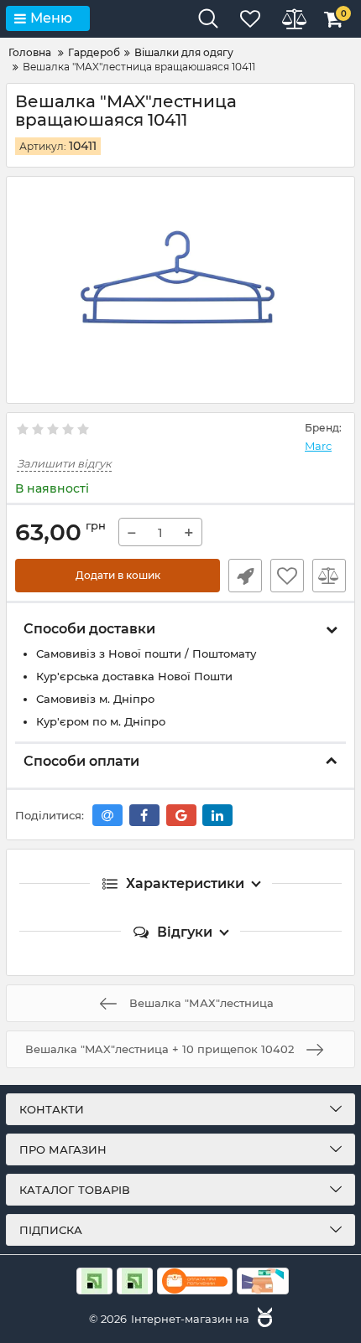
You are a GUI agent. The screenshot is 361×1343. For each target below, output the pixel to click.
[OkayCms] (263, 1318)
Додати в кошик (118, 575)
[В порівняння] (329, 575)
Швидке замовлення (245, 575)
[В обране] (287, 575)
